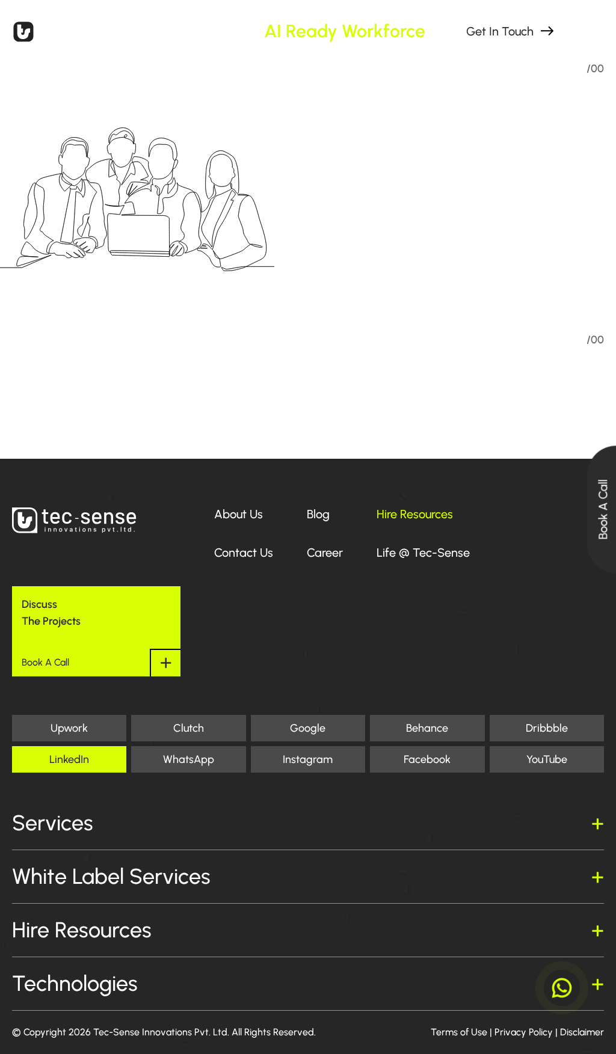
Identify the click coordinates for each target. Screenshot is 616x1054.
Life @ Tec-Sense (423, 552)
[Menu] (589, 31)
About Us (238, 514)
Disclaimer (582, 1032)
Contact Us (243, 552)
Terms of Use (459, 1032)
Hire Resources (415, 514)
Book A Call (603, 509)
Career (325, 552)
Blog (318, 514)
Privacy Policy (523, 1032)
